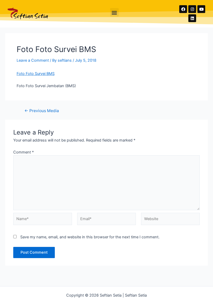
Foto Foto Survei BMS (36, 73)
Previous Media (41, 111)
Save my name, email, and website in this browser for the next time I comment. (89, 237)
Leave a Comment (33, 60)
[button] (114, 12)
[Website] (170, 220)
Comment (23, 152)
